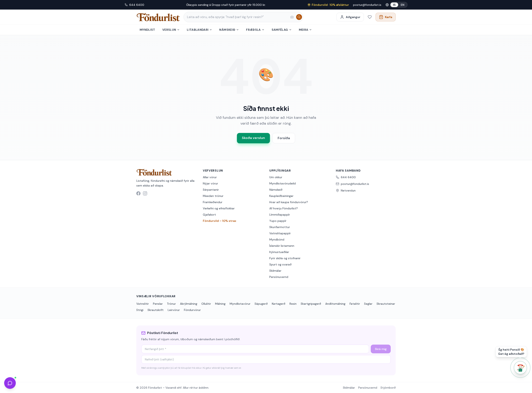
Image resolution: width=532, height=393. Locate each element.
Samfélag (280, 30)
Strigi (139, 310)
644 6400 (136, 5)
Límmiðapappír (279, 214)
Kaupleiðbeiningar (281, 196)
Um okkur (275, 177)
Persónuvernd (278, 277)
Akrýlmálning (188, 304)
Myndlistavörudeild (282, 183)
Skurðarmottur (279, 227)
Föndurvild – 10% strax (219, 221)
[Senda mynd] (292, 17)
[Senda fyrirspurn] (10, 383)
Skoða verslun (253, 138)
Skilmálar (275, 271)
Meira (303, 30)
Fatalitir (355, 304)
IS (394, 5)
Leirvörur (174, 310)
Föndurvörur (192, 310)
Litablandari (197, 30)
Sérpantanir (211, 190)
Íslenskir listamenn (281, 246)
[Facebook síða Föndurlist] (138, 193)
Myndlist (147, 30)
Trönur (171, 304)
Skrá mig (381, 349)
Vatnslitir (142, 304)
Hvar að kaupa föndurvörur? (288, 202)
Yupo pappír (277, 221)
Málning (220, 304)
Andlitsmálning (335, 304)
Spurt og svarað (280, 264)
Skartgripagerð (311, 304)
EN (402, 5)
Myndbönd (276, 239)
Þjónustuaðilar (279, 252)
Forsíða (284, 138)
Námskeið (227, 30)
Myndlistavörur (240, 304)
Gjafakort (209, 214)
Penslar (158, 304)
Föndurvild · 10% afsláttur (330, 5)
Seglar (368, 304)
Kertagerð (278, 304)
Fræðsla (253, 30)
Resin (293, 304)
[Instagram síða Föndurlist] (145, 193)
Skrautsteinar (386, 304)
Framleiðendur (212, 202)
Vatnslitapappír (280, 233)
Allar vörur (210, 177)
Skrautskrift (156, 310)
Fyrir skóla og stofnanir (284, 258)
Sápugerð (261, 304)
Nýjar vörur (210, 183)
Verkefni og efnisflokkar (219, 208)
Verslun (169, 30)
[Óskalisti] (370, 17)
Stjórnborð (388, 387)
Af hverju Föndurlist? (283, 208)
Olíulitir (206, 304)
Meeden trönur (213, 196)
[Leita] (299, 17)
